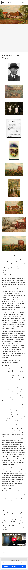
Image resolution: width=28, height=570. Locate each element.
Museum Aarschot (8, 2)
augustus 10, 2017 (6, 550)
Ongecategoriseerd (12, 552)
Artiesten (5, 552)
